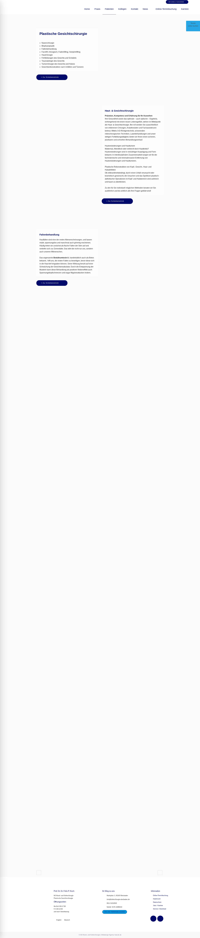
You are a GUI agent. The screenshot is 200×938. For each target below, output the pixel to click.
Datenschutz (157, 902)
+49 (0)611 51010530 (176, 2)
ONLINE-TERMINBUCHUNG (114, 912)
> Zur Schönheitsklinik (50, 77)
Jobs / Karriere (158, 905)
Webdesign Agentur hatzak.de (111, 935)
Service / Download (159, 909)
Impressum (157, 899)
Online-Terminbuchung (160, 895)
